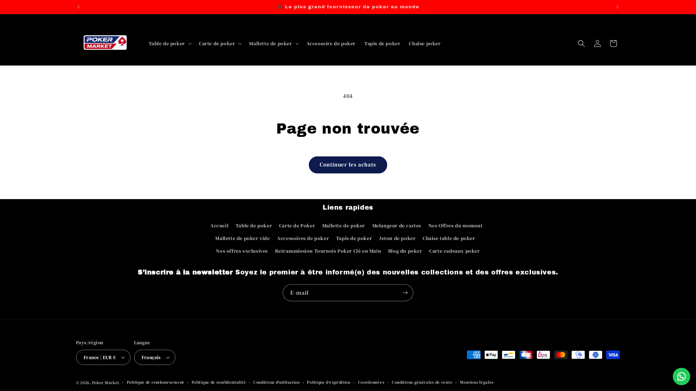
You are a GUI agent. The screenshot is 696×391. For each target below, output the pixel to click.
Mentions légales (477, 382)
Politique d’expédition (328, 382)
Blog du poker (405, 251)
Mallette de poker (343, 225)
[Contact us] (681, 376)
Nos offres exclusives (242, 251)
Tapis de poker (354, 238)
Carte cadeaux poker (454, 251)
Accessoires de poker (303, 238)
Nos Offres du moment (455, 225)
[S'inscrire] (405, 292)
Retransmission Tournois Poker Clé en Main (328, 251)
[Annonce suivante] (617, 7)
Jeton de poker (397, 238)
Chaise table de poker (449, 238)
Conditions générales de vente (422, 382)
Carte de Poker (297, 225)
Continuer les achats (348, 164)
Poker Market (105, 383)
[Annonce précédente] (79, 7)
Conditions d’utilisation (276, 382)
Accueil (219, 225)
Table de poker (254, 225)
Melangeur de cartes (396, 225)
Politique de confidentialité (219, 382)
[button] (169, 43)
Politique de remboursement (155, 382)
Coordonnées (371, 382)
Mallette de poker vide (242, 238)
